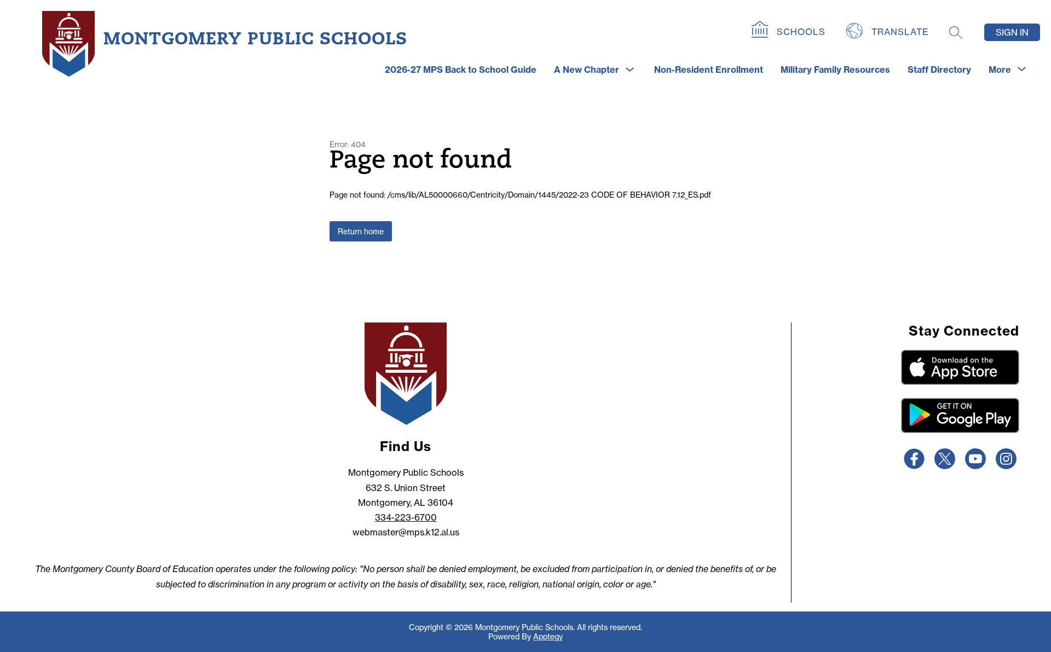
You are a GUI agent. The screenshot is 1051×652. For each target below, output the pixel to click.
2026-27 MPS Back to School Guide (460, 69)
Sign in (1012, 32)
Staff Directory (939, 69)
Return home (361, 231)
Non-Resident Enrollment (708, 69)
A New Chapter (586, 69)
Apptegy (548, 636)
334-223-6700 (406, 517)
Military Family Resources (835, 69)
